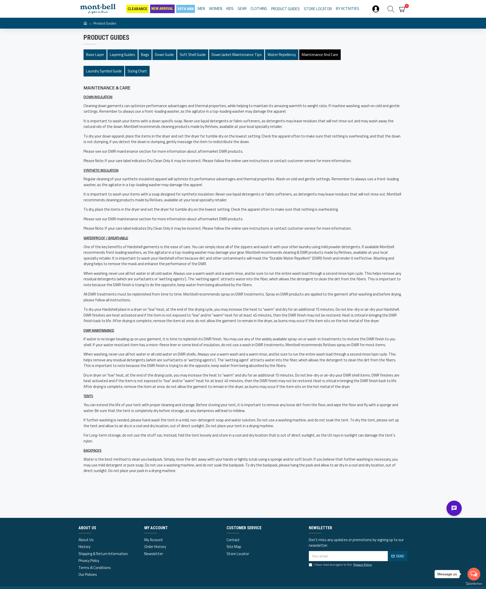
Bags (145, 54)
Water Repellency (282, 54)
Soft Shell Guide (193, 54)
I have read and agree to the (343, 564)
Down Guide (164, 54)
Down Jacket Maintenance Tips (237, 54)
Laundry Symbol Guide (104, 71)
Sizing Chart (137, 71)
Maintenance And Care (320, 54)
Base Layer (95, 54)
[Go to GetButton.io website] (474, 583)
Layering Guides (122, 54)
